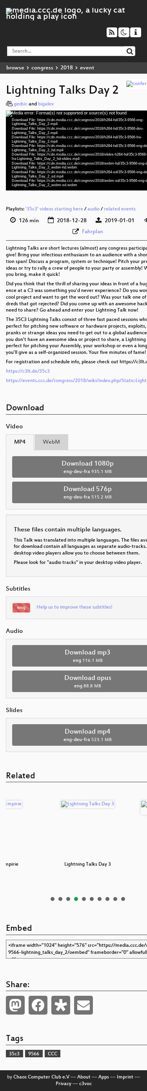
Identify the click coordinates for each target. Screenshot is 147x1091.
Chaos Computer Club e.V (41, 1077)
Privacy (63, 1084)
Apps (103, 1077)
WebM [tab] (51, 442)
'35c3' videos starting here (54, 209)
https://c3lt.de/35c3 (28, 371)
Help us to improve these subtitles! (74, 607)
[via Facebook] (38, 1005)
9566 (33, 1054)
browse (15, 68)
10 (123, 899)
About (84, 1077)
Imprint (125, 1077)
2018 (66, 68)
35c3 (14, 1054)
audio (93, 209)
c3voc (85, 1084)
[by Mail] (83, 1005)
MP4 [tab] (19, 442)
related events (120, 209)
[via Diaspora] (60, 1005)
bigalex (46, 104)
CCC (52, 1054)
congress (42, 68)
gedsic (20, 104)
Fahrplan (92, 231)
